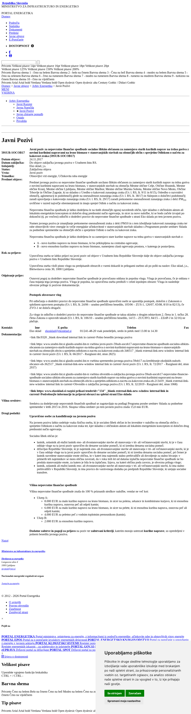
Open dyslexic (66, 710)
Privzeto (6, 691)
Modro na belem (72, 691)
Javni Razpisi (24, 104)
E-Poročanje (16, 39)
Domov (5, 16)
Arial (15, 710)
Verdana (36, 710)
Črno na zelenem (93, 691)
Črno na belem (20, 691)
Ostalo (20, 117)
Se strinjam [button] (114, 693)
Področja (14, 22)
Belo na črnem (38, 691)
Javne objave (16, 36)
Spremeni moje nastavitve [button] (123, 700)
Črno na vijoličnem (21, 694)
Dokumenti (15, 29)
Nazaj (4, 540)
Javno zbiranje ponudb (29, 114)
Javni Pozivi (26, 110)
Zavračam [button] (135, 693)
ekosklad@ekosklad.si (58, 331)
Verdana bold (49, 710)
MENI (5, 89)
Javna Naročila (25, 107)
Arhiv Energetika (42, 86)
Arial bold (24, 710)
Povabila (21, 121)
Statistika (14, 26)
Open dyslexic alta (86, 710)
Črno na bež (55, 691)
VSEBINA (8, 92)
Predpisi (13, 32)
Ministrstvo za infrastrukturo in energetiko (23, 551)
